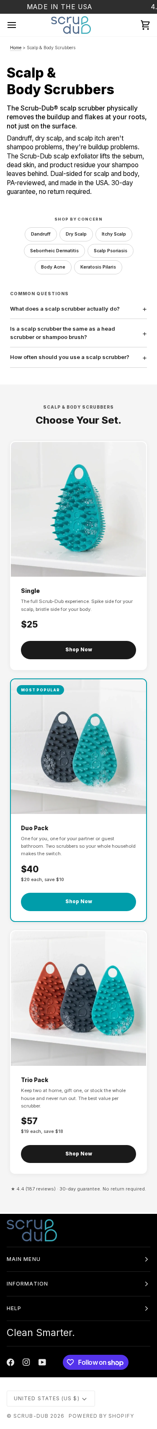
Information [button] (27, 1284)
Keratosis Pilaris (98, 267)
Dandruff (41, 234)
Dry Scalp (76, 234)
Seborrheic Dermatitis (54, 251)
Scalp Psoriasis (110, 251)
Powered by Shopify (101, 1416)
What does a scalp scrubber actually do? (65, 308)
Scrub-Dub (31, 1416)
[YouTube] (42, 1362)
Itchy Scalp (114, 234)
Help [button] (14, 1308)
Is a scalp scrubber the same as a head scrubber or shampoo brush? (62, 332)
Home (15, 47)
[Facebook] (10, 1362)
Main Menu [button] (24, 1259)
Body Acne (53, 267)
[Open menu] (19, 25)
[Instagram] (26, 1362)
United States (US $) (47, 1398)
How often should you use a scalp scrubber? (69, 357)
